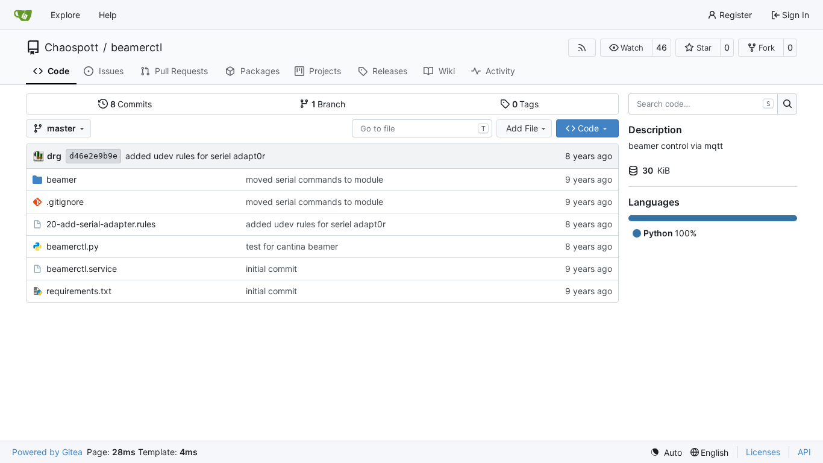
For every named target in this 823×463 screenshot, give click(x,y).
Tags (525, 104)
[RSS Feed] (582, 48)
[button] (626, 48)
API (804, 452)
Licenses (763, 452)
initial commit (271, 268)
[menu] (666, 452)
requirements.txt (78, 291)
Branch (328, 104)
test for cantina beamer (292, 246)
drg (54, 156)
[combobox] (422, 128)
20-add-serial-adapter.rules (100, 224)
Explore (65, 15)
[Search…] (787, 104)
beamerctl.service (81, 268)
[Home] (23, 15)
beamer (61, 179)
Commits (131, 104)
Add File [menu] (522, 128)
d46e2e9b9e (93, 155)
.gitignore (65, 202)
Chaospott (72, 48)
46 (661, 47)
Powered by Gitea (47, 452)
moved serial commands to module (314, 179)
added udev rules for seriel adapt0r (195, 156)
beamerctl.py (72, 246)
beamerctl (136, 48)
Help (108, 15)
